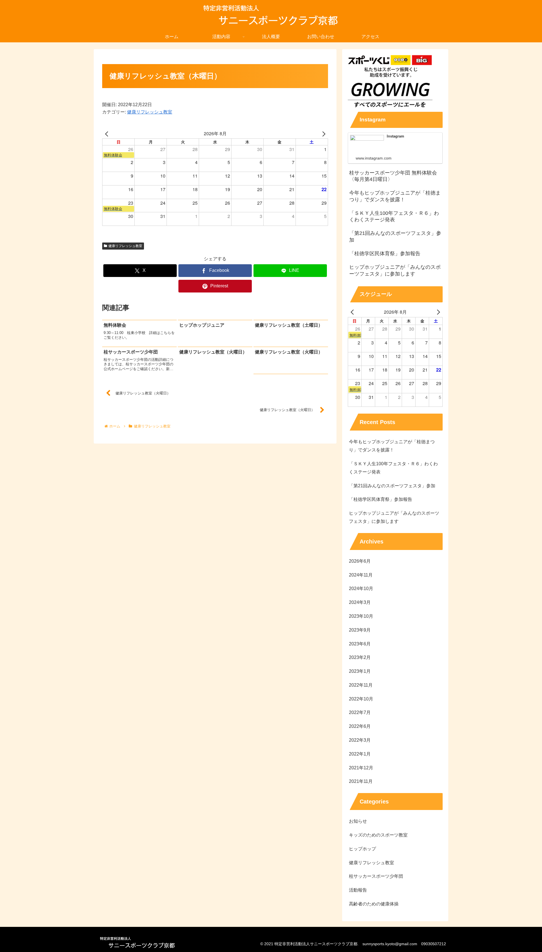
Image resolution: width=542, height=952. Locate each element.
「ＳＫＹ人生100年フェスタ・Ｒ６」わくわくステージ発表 (393, 467)
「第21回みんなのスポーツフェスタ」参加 (392, 485)
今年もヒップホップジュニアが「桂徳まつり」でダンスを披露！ (392, 445)
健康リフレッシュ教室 (149, 112)
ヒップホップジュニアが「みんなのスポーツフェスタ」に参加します (394, 517)
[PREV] (107, 133)
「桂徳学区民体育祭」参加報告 (380, 499)
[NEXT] (322, 133)
